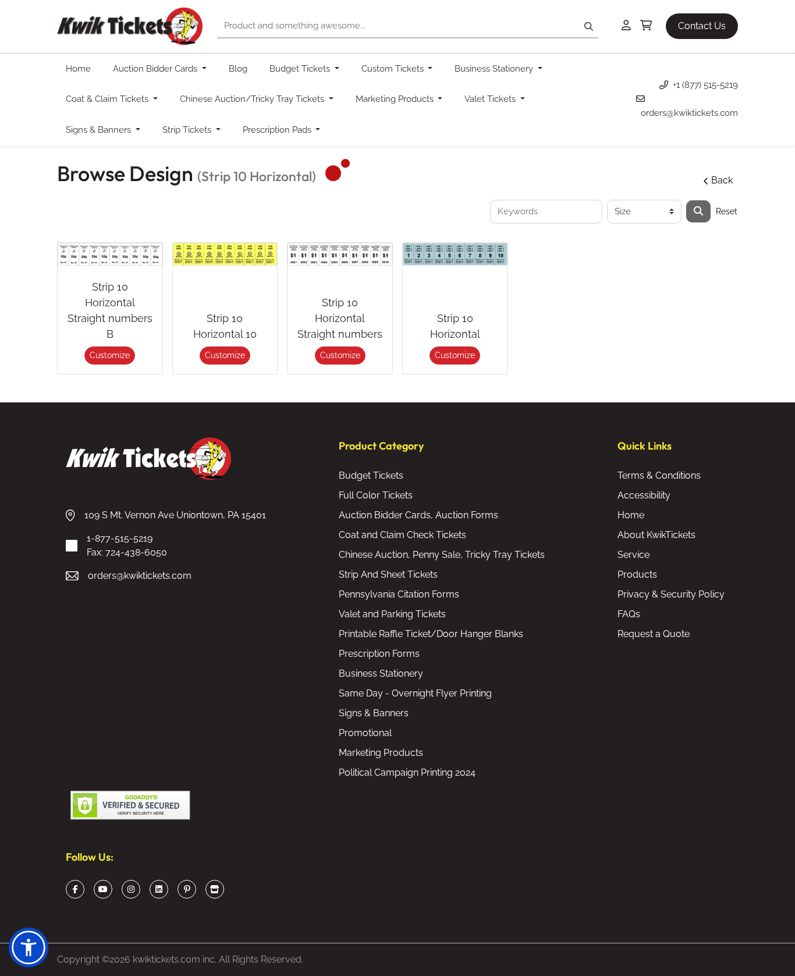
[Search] (698, 211)
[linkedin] (158, 889)
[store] (214, 889)
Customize (110, 355)
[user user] (626, 25)
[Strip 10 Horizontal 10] (225, 254)
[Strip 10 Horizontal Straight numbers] (340, 254)
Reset (726, 211)
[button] (28, 947)
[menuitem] (80, 69)
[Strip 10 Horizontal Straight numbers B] (110, 254)
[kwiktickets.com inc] (130, 26)
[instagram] (130, 889)
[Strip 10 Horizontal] (455, 254)
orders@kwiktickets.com (139, 575)
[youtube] (103, 889)
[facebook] (75, 889)
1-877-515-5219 (127, 545)
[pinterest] (187, 889)
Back (722, 180)
